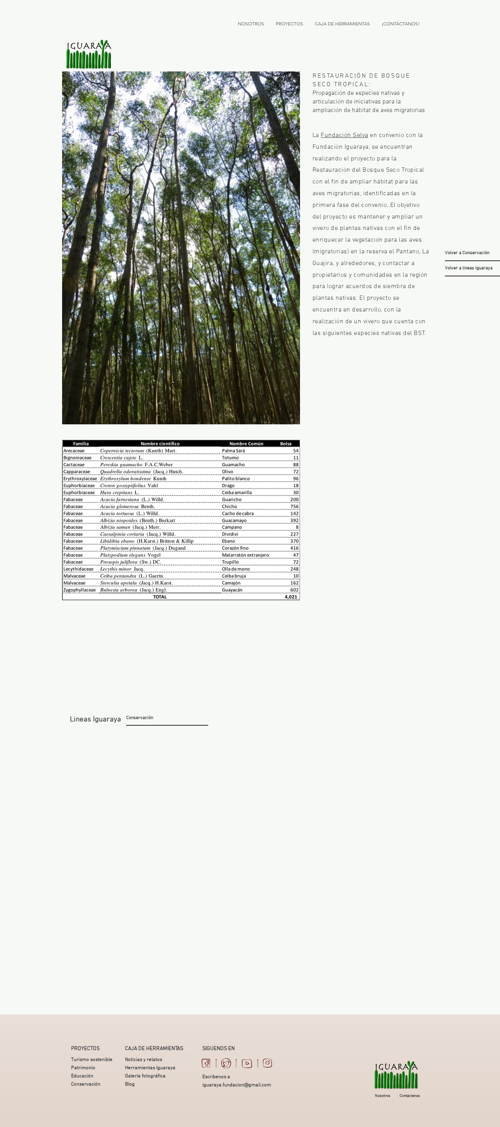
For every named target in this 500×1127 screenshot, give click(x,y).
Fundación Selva (344, 135)
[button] (96, 720)
